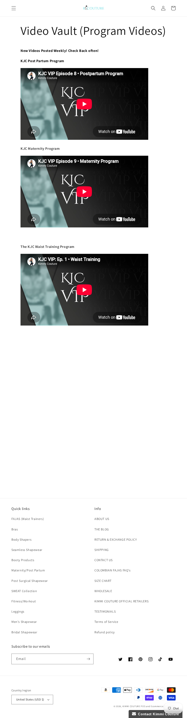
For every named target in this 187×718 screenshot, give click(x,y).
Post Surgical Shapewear (29, 581)
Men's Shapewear (24, 622)
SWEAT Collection (24, 591)
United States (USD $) (30, 699)
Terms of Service (106, 622)
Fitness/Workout (23, 601)
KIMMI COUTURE (131, 706)
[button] (14, 8)
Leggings (17, 611)
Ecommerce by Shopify (163, 706)
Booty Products (22, 560)
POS (143, 706)
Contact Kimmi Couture (157, 714)
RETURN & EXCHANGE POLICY (115, 539)
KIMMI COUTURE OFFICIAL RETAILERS (121, 601)
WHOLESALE (103, 591)
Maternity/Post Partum (28, 570)
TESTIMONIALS (105, 611)
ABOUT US (101, 519)
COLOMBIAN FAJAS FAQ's (112, 570)
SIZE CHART (103, 581)
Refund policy (104, 632)
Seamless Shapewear (26, 550)
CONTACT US (103, 560)
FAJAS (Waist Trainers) (27, 519)
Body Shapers (21, 539)
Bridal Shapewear (24, 632)
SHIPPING (101, 550)
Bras (14, 529)
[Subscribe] (88, 659)
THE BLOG (101, 529)
